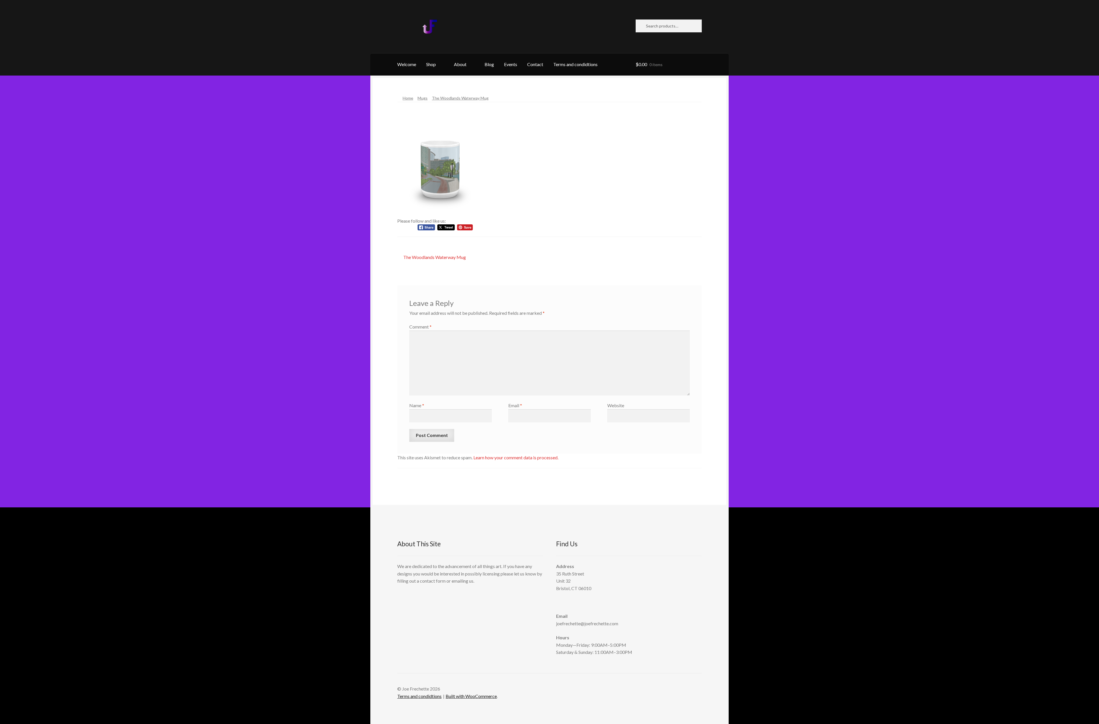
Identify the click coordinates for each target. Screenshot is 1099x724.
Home (408, 98)
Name (416, 405)
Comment (420, 326)
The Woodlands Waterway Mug (460, 98)
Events (510, 64)
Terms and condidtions (575, 64)
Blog (489, 64)
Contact (535, 64)
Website (615, 405)
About (460, 64)
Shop (431, 64)
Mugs (423, 98)
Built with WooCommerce (471, 696)
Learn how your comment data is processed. (515, 457)
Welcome (406, 64)
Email (515, 405)
